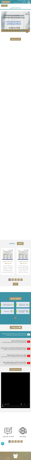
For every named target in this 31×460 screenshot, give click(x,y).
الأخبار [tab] (20, 243)
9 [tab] (4, 30)
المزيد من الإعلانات (16, 39)
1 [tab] (27, 30)
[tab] (15, 334)
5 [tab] (15, 30)
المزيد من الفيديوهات (15, 369)
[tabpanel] (15, 20)
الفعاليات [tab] (12, 243)
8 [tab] (7, 30)
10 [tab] (27, 32)
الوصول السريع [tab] (15, 298)
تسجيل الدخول (6, 2)
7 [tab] (10, 30)
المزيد (15, 284)
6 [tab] (13, 30)
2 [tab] (24, 30)
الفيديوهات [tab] (15, 327)
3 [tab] (21, 30)
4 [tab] (18, 30)
